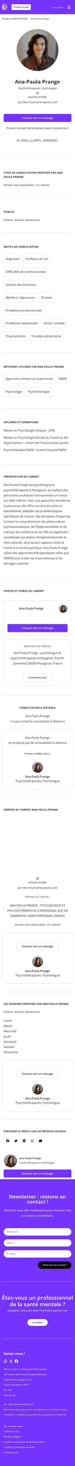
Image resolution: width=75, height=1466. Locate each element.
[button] (37, 118)
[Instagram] (5, 1361)
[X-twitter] (11, 1361)
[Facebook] (16, 1361)
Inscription (57, 7)
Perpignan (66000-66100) (15, 18)
